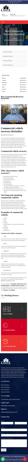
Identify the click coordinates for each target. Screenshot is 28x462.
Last (15, 425)
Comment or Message (7, 438)
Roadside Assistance (8, 65)
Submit (3, 450)
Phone (3, 427)
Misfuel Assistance (7, 51)
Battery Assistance (7, 60)
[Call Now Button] (25, 459)
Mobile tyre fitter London (18, 285)
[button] (3, 459)
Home (10, 38)
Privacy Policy (15, 459)
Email (2, 433)
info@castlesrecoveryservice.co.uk (9, 412)
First (2, 425)
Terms (9, 459)
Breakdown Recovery (8, 56)
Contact (21, 459)
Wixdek (14, 458)
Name (3, 421)
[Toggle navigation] (2, 22)
